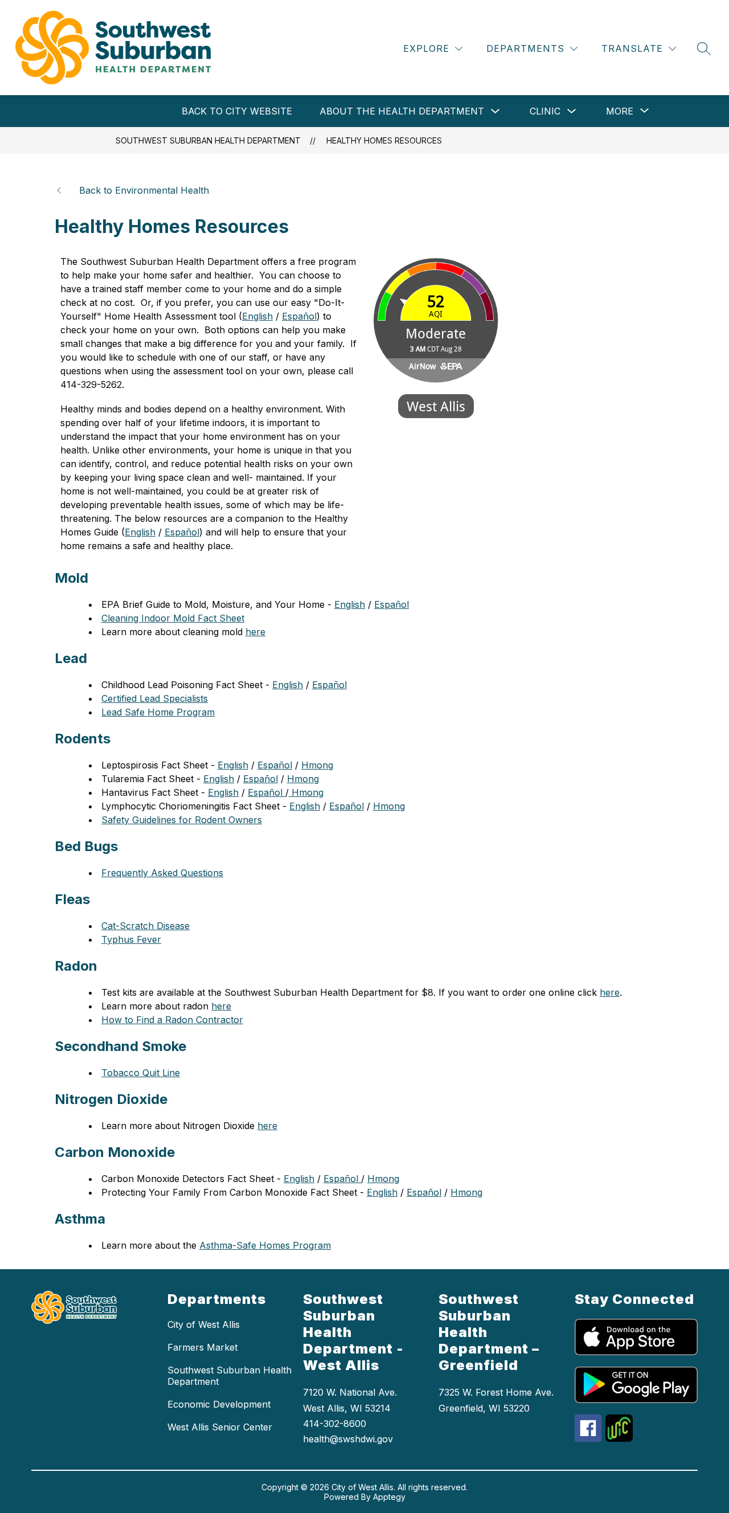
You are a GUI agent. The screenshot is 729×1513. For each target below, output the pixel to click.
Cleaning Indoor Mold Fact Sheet (172, 618)
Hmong (317, 765)
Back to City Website (237, 111)
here (255, 631)
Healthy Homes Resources (384, 140)
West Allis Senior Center (219, 1427)
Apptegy (389, 1497)
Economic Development (219, 1404)
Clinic (545, 111)
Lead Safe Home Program (158, 712)
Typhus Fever (131, 939)
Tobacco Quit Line (140, 1072)
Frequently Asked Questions (162, 872)
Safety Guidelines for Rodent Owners (181, 819)
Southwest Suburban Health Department (208, 140)
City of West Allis (203, 1324)
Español (299, 316)
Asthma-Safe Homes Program (265, 1245)
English (140, 532)
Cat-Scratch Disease (145, 925)
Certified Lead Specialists (154, 698)
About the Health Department (402, 111)
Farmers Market (202, 1347)
